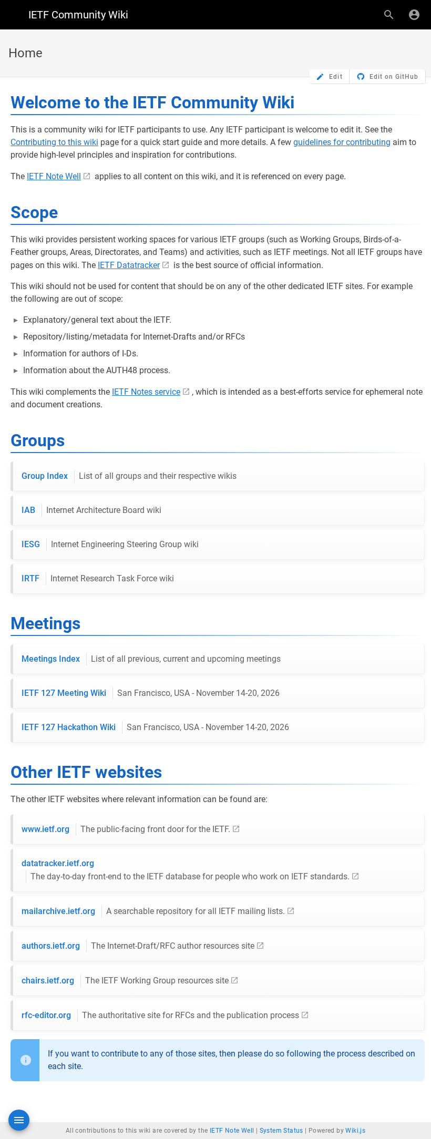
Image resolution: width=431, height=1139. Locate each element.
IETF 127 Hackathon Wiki (155, 727)
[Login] (414, 14)
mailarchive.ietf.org (153, 911)
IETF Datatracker (129, 265)
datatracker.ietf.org (186, 869)
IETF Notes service (146, 392)
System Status (281, 1130)
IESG (110, 544)
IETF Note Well (54, 176)
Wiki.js (355, 1130)
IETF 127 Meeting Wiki (151, 693)
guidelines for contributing (342, 142)
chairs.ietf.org (125, 981)
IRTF (98, 578)
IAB (91, 510)
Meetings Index (151, 659)
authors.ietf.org (138, 946)
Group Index (129, 476)
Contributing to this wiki (54, 142)
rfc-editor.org (160, 1015)
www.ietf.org (126, 829)
